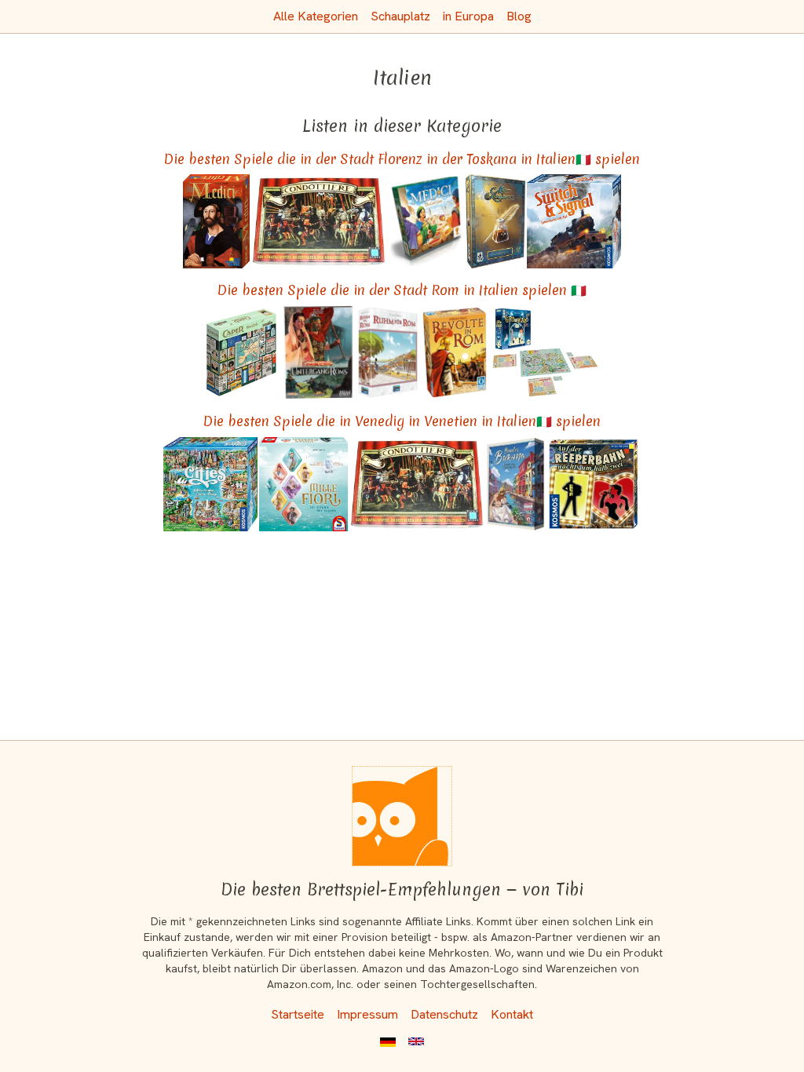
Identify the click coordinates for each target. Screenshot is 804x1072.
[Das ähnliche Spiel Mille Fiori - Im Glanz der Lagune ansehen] (303, 484)
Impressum (367, 1014)
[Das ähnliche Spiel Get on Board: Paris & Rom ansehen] (545, 352)
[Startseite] (402, 816)
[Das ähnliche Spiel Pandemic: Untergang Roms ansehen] (318, 352)
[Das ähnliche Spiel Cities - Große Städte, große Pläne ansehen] (210, 484)
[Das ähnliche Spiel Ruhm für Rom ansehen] (387, 352)
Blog (519, 16)
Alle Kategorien (315, 16)
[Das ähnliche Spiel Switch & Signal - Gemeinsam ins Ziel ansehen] (574, 221)
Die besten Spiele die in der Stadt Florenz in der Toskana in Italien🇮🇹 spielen (402, 159)
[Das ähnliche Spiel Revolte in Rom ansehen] (454, 352)
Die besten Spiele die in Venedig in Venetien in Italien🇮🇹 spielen (402, 421)
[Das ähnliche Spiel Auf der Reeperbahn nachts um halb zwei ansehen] (593, 484)
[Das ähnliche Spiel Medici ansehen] (216, 221)
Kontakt (512, 1014)
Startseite (297, 1014)
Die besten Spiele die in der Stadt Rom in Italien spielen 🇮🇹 (402, 290)
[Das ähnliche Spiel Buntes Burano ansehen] (516, 484)
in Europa (468, 16)
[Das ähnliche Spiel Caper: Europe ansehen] (241, 352)
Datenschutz (444, 1014)
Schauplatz (400, 16)
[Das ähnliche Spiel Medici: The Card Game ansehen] (426, 221)
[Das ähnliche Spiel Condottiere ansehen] (318, 221)
